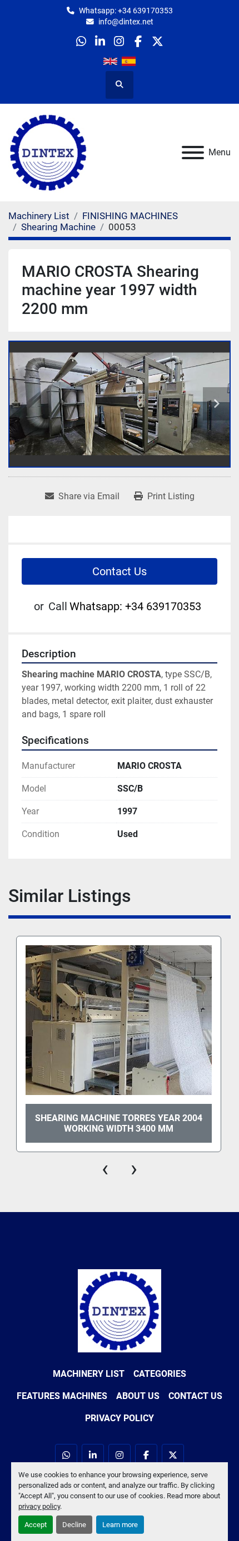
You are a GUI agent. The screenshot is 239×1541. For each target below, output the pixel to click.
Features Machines (62, 1396)
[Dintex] (119, 1310)
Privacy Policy (119, 1418)
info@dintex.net (125, 21)
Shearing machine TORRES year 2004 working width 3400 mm (118, 1123)
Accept (35, 1524)
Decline (74, 1524)
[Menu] (193, 152)
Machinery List (89, 1373)
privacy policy (39, 1506)
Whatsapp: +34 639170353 (126, 10)
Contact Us (119, 571)
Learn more (120, 1524)
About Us (138, 1396)
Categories (159, 1373)
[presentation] (105, 1168)
